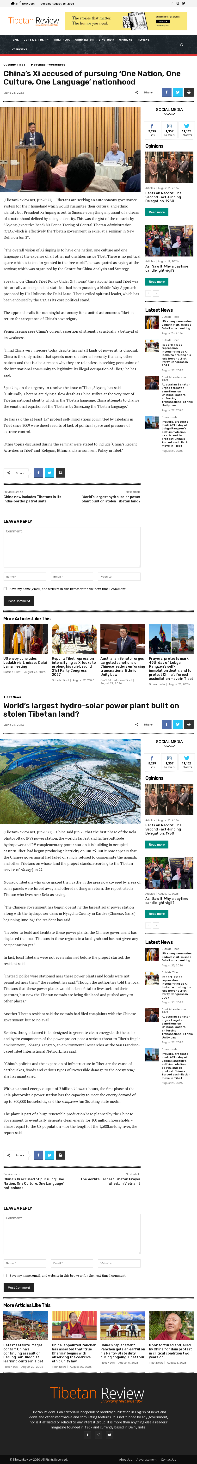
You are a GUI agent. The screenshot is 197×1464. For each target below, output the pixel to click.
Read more (157, 212)
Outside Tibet (14, 64)
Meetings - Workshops (48, 64)
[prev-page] (148, 293)
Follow (169, 125)
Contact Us (168, 1460)
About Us (125, 1460)
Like (152, 125)
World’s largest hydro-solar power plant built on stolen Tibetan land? (111, 499)
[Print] (189, 92)
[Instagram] (178, 3)
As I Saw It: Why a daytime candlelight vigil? (166, 268)
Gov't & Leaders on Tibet (174, 379)
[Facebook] (172, 3)
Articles (150, 188)
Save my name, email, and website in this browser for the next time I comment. (68, 588)
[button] (181, 44)
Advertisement (146, 1460)
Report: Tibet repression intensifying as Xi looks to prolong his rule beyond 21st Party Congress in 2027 (176, 355)
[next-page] (156, 293)
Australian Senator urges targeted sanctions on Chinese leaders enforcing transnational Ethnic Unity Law (177, 395)
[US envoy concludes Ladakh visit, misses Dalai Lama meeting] (152, 322)
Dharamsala (170, 417)
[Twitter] (183, 3)
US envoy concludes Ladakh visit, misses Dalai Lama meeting (177, 325)
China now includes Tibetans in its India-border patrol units (32, 499)
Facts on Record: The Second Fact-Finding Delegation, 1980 (163, 197)
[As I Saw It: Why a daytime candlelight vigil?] (169, 240)
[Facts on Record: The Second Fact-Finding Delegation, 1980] (169, 167)
